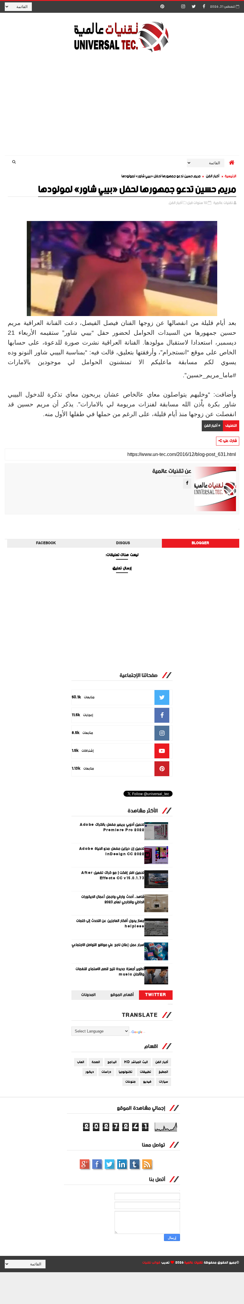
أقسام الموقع (122, 995)
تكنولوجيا (125, 1072)
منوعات (130, 1082)
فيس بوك (97, 1164)
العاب (80, 1062)
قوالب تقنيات (151, 1263)
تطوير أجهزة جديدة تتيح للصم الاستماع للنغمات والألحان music (110, 971)
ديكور (89, 1072)
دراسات (106, 1072)
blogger (200, 543)
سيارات (163, 1082)
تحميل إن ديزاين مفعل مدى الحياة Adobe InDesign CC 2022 (112, 851)
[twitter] (193, 6)
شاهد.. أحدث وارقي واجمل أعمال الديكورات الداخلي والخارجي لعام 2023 (113, 899)
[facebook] (204, 6)
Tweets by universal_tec (170, 1004)
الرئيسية (230, 176)
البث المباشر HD (136, 1062)
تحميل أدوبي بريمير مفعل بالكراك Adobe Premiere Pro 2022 (112, 827)
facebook (46, 543)
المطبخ (163, 1072)
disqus (123, 543)
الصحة (96, 1062)
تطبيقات (145, 1072)
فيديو (147, 1082)
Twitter (155, 995)
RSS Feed (147, 1164)
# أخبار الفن (212, 425)
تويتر (109, 1164)
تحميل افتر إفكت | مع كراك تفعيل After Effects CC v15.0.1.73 (112, 875)
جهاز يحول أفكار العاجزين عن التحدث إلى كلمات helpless (110, 923)
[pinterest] (162, 6)
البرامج (112, 1062)
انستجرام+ (84, 1164)
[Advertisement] (122, 104)
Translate (144, 1032)
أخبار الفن (212, 176)
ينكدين (122, 1164)
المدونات (88, 995)
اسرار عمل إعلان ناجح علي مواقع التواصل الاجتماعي (108, 945)
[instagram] (183, 6)
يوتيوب (134, 1164)
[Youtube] (172, 6)
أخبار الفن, (175, 203)
